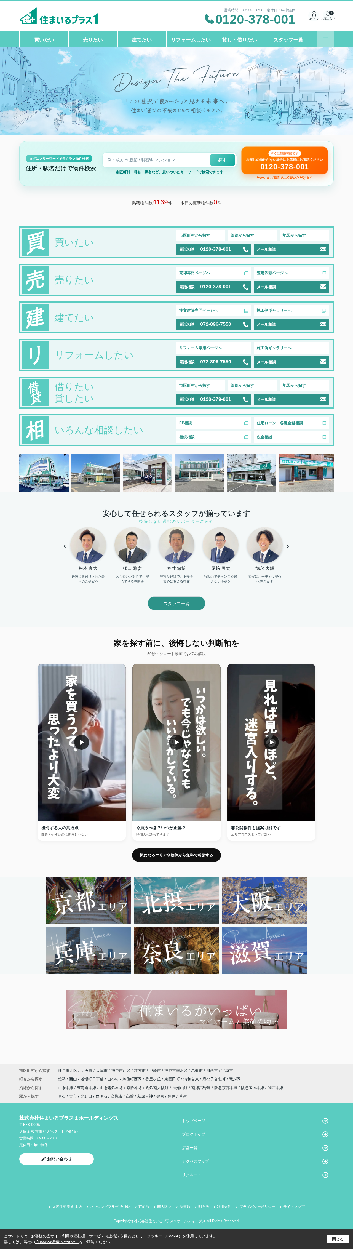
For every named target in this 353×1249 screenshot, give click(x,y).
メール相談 (266, 249)
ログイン (313, 18)
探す (222, 160)
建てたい (142, 39)
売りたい (93, 39)
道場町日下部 (93, 1079)
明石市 (86, 1070)
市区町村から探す (194, 235)
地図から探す (294, 235)
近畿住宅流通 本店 (67, 1207)
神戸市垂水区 (176, 1070)
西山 (73, 1079)
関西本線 (275, 1087)
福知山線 (180, 1087)
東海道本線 (87, 1087)
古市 (73, 1096)
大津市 (102, 1070)
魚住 (171, 1096)
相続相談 (187, 437)
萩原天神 (145, 1096)
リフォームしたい (191, 39)
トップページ (193, 1121)
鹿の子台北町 (214, 1079)
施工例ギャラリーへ (274, 310)
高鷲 (130, 1096)
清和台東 (191, 1079)
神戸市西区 (120, 1070)
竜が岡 (235, 1079)
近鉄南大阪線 (158, 1087)
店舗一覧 (189, 1148)
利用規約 (224, 1207)
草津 (183, 1096)
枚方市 (140, 1070)
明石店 (203, 1207)
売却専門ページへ (194, 273)
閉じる (338, 1239)
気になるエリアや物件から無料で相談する (176, 855)
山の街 (113, 1079)
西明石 (101, 1096)
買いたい (44, 39)
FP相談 (185, 423)
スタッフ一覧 (288, 39)
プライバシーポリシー (257, 1207)
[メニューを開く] (325, 39)
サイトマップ (294, 1207)
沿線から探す (242, 235)
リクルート (191, 1175)
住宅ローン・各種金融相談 (280, 423)
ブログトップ (193, 1134)
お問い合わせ (59, 1159)
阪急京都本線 (226, 1087)
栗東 (160, 1096)
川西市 (212, 1070)
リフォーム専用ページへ (200, 348)
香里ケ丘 (153, 1079)
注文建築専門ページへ (198, 310)
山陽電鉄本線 (112, 1087)
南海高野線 (201, 1087)
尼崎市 (155, 1070)
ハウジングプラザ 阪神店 (110, 1207)
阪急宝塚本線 (253, 1087)
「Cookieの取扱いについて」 (57, 1242)
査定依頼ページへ (272, 273)
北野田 (86, 1096)
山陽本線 (66, 1087)
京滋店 (143, 1207)
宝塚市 (227, 1070)
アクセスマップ (195, 1161)
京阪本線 (135, 1087)
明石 (62, 1096)
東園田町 (172, 1079)
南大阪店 (164, 1207)
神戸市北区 (67, 1070)
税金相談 (264, 437)
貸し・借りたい (239, 39)
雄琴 (62, 1079)
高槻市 (197, 1070)
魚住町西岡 (132, 1079)
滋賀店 (185, 1207)
